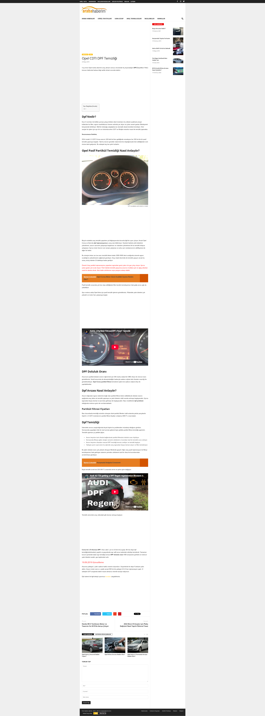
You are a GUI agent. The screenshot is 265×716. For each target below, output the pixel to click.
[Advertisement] (115, 36)
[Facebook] (177, 1)
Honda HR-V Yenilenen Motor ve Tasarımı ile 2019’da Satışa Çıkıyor (95, 625)
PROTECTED (103, 713)
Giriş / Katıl (83, 1)
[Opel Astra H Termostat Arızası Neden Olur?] (137, 645)
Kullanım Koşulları (104, 1)
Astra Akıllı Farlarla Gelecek (161, 48)
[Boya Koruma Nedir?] (178, 31)
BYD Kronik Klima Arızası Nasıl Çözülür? (160, 69)
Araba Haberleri (88, 18)
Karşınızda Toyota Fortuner (161, 38)
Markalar (161, 18)
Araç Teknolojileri (134, 18)
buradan (108, 576)
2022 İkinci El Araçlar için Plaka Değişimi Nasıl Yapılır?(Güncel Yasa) (134, 625)
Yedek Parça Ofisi (87, 713)
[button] (182, 18)
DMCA (96, 713)
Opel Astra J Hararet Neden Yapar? (90, 655)
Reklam (126, 1)
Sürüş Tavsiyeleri (105, 18)
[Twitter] (184, 1)
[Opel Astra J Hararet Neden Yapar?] (92, 645)
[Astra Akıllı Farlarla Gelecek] (178, 51)
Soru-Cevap (119, 18)
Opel (91, 54)
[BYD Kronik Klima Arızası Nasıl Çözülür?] (178, 71)
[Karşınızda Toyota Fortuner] (178, 45)
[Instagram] (180, 1)
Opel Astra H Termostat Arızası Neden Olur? (137, 655)
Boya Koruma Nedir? (159, 28)
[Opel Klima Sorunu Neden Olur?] (115, 645)
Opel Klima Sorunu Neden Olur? (115, 654)
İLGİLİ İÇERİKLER (88, 634)
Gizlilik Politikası (117, 1)
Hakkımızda (92, 1)
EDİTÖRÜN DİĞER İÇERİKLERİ (103, 634)
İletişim (133, 1)
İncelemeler (149, 18)
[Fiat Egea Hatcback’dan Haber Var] (178, 61)
